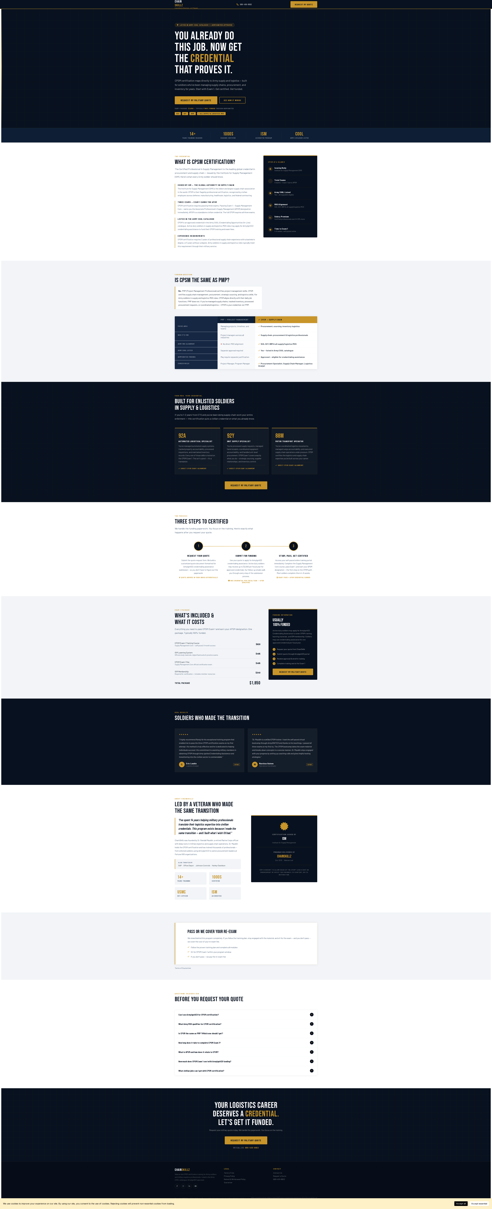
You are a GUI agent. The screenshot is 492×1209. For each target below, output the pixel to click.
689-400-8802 (246, 4)
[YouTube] (195, 1186)
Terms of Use (229, 1173)
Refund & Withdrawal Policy (234, 1179)
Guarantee (228, 1182)
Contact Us (277, 1173)
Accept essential (479, 1203)
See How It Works (232, 100)
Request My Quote (304, 4)
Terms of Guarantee (183, 968)
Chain (186, 4)
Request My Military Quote (196, 100)
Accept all (461, 1203)
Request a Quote (279, 1176)
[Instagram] (183, 1186)
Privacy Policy (229, 1176)
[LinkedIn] (189, 1186)
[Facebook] (177, 1186)
